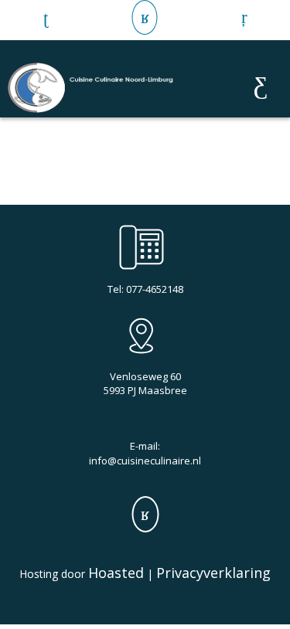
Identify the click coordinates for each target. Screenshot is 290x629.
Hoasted (116, 572)
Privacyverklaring (213, 572)
